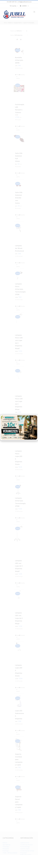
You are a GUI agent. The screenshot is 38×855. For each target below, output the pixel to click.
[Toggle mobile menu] (34, 12)
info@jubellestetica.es (24, 2)
